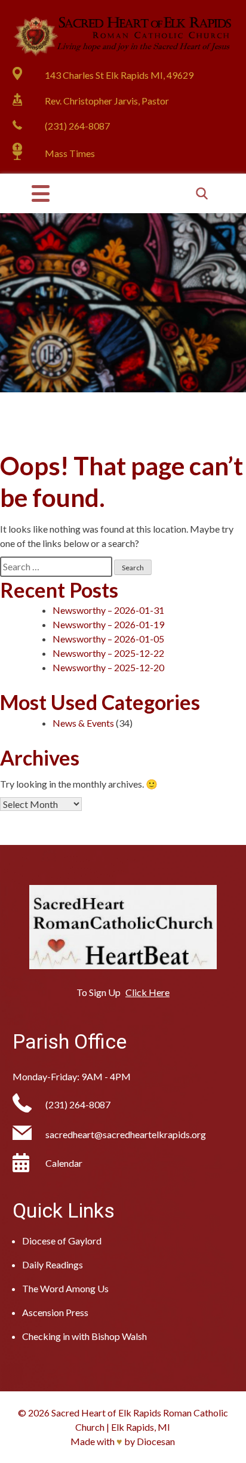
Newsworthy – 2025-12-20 (108, 667)
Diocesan (156, 1441)
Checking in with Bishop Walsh (84, 1336)
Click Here (147, 992)
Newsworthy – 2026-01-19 (108, 624)
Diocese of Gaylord (62, 1240)
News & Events (83, 723)
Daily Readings (52, 1264)
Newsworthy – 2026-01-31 (108, 610)
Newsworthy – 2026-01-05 (108, 638)
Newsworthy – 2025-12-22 (108, 653)
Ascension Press (55, 1312)
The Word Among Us (65, 1288)
